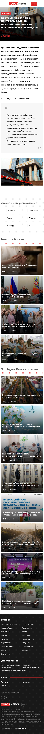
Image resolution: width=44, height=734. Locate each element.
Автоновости (27, 628)
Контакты (26, 682)
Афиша (24, 632)
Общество (26, 643)
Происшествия (7, 646)
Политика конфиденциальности (30, 666)
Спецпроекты (27, 646)
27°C (34, 4)
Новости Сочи (27, 624)
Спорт (3, 650)
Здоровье (26, 635)
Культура (4, 639)
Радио (3, 686)
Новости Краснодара (9, 624)
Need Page (22, 728)
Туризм (25, 650)
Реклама (4, 682)
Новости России (7, 628)
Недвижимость (28, 639)
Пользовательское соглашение (13, 671)
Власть (4, 635)
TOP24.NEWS (5, 35)
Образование (6, 643)
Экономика (5, 654)
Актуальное (5, 632)
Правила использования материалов (10, 666)
